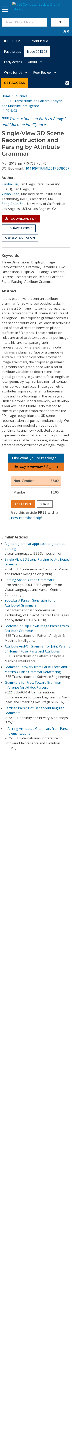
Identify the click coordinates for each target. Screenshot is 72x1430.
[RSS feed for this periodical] (67, 83)
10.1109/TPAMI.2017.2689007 (47, 168)
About (33, 62)
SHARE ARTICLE (20, 228)
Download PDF (23, 218)
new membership (26, 517)
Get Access (14, 83)
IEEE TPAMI (12, 41)
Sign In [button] (52, 466)
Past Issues (12, 51)
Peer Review (42, 72)
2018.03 (11, 110)
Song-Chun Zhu (13, 204)
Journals (21, 96)
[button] (66, 31)
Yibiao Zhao (10, 194)
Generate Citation (20, 237)
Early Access (13, 62)
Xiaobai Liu (10, 184)
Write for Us (13, 72)
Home (6, 96)
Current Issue (37, 41)
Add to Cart (23, 504)
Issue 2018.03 (37, 51)
